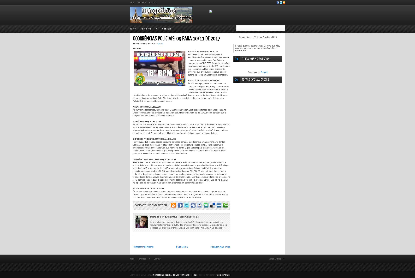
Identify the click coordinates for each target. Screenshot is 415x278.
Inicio (132, 2)
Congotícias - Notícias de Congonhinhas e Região (175, 275)
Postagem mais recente (143, 247)
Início (133, 28)
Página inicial (182, 247)
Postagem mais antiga (220, 247)
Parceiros (142, 2)
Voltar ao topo (275, 259)
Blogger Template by (214, 275)
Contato (152, 2)
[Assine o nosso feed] (284, 3)
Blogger (264, 72)
